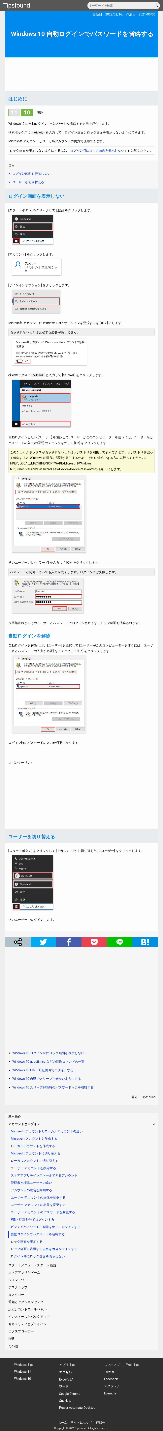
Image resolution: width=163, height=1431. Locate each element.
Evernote (110, 1393)
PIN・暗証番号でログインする (32, 1219)
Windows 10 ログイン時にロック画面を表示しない (48, 1053)
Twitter (109, 1372)
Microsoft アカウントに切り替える (35, 1153)
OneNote (65, 1401)
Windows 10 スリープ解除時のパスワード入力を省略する (53, 1087)
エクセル (65, 1372)
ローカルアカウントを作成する (33, 1146)
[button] (157, 5)
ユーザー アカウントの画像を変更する (38, 1197)
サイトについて (81, 1422)
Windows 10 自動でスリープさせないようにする (46, 1079)
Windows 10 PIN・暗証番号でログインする (43, 1070)
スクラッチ (112, 1386)
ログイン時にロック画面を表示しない (97, 150)
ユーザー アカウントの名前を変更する (38, 1205)
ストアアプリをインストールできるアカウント (44, 1175)
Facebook (111, 1379)
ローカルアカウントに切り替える (34, 1161)
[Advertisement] (81, 74)
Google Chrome (69, 1394)
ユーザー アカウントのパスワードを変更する (43, 1212)
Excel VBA (66, 1379)
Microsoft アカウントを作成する (34, 1139)
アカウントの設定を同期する (31, 1190)
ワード (64, 1386)
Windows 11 (22, 1372)
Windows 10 (22, 1379)
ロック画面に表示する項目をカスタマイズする (44, 1249)
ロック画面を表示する (27, 1241)
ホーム (62, 1422)
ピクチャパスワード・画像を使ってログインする (46, 1227)
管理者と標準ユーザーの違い (31, 1183)
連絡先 (100, 1422)
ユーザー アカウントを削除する (33, 1168)
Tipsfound (16, 5)
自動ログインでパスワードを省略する (38, 1234)
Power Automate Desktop (77, 1408)
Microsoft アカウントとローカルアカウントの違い (47, 1131)
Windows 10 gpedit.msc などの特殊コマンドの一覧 (48, 1061)
